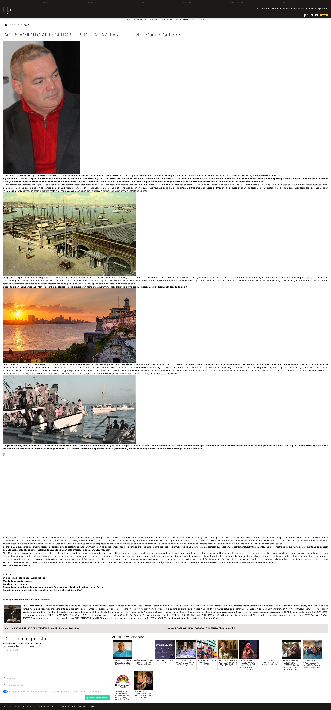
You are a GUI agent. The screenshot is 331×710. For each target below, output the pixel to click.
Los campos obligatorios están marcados (20, 646)
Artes (273, 8)
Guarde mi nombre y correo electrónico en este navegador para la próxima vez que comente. (55, 691)
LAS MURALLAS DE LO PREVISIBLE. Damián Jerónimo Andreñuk (46, 628)
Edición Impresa (317, 8)
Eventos (56, 706)
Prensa (65, 706)
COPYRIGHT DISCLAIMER (83, 706)
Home (129, 19)
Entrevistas (299, 8)
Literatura (262, 8)
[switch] (5, 691)
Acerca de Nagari (12, 706)
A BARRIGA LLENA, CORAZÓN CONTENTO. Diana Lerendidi (205, 628)
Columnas (285, 8)
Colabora (27, 706)
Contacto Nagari (42, 706)
